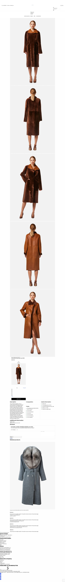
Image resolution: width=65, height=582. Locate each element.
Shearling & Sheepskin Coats (5, 554)
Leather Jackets (2, 555)
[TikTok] (0, 579)
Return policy (2, 542)
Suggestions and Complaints (5, 564)
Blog (0, 544)
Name (11, 436)
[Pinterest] (0, 576)
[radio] (18, 373)
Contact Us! (2, 560)
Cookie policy (15, 571)
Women (31, 16)
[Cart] (62, 5)
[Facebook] (0, 573)
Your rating (12, 429)
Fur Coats (1, 556)
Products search (55, 8)
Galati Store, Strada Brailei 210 (5, 549)
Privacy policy (10, 571)
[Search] (53, 10)
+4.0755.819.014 (2, 536)
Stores (1, 562)
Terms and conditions (3, 571)
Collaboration (2, 563)
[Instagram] (0, 578)
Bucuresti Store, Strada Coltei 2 (5, 548)
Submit (8, 566)
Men (34, 16)
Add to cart (19, 398)
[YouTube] (0, 575)
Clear (12, 396)
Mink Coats (2, 557)
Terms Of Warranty (3, 543)
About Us (1, 561)
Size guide (1, 539)
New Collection (27, 16)
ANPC (19, 571)
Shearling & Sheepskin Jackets (5, 553)
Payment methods (3, 540)
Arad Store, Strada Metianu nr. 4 (5, 547)
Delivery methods (3, 541)
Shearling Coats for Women (17, 357)
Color (18, 361)
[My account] (61, 5)
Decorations (38, 16)
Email (11, 437)
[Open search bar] (53, 7)
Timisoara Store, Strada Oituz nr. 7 (5, 550)
